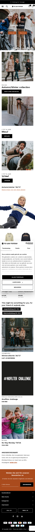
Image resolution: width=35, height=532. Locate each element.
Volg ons (5, 445)
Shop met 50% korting (17, 31)
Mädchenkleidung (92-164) (12, 313)
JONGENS (7, 180)
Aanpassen (16, 282)
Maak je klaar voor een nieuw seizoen (13, 190)
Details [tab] (17, 248)
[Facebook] (13, 516)
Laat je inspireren (8, 358)
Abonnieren (27, 484)
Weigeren (17, 287)
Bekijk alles (13, 462)
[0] (32, 6)
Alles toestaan (17, 277)
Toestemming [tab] (6, 248)
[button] (2, 6)
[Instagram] (17, 516)
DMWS (20, 529)
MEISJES (7, 136)
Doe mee (4, 401)
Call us (9, 510)
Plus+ (25, 529)
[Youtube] (22, 516)
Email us (25, 510)
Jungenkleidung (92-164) (11, 309)
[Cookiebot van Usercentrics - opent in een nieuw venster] (25, 243)
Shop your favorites (11, 91)
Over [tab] (28, 248)
